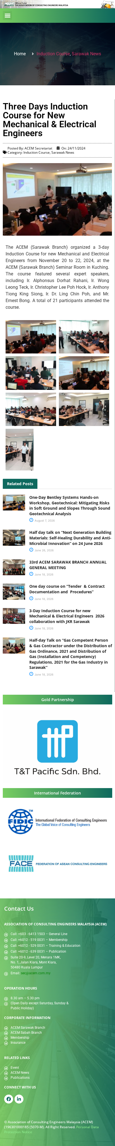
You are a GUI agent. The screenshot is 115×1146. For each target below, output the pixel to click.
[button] (7, 15)
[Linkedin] (19, 1099)
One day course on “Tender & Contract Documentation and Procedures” (67, 589)
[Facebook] (8, 1099)
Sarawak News (86, 53)
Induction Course (53, 53)
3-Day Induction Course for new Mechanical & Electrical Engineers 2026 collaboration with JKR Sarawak (66, 616)
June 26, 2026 (44, 550)
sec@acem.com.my (36, 973)
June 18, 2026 (43, 574)
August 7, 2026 (44, 520)
